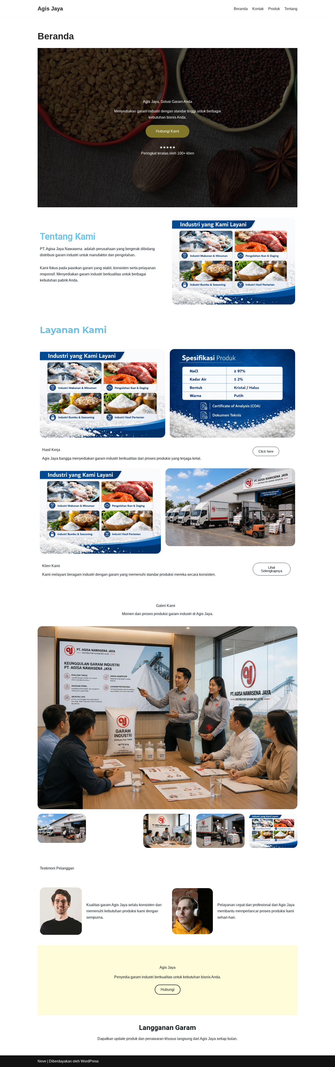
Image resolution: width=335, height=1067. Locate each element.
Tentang (290, 9)
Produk (274, 9)
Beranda (241, 9)
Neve (42, 1061)
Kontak (258, 9)
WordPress (90, 1061)
